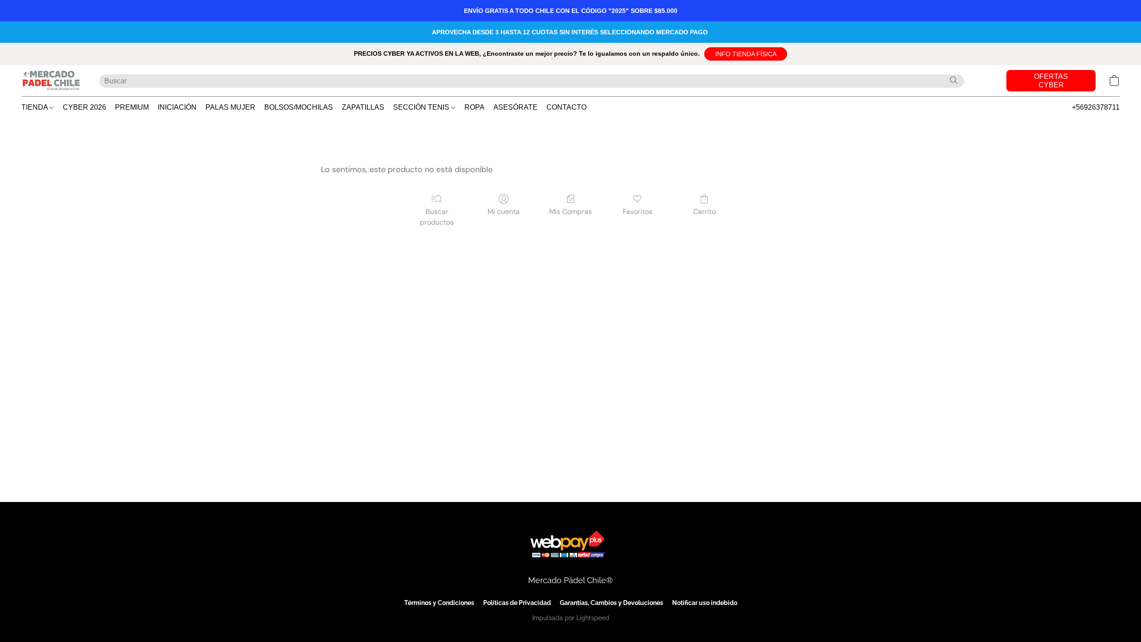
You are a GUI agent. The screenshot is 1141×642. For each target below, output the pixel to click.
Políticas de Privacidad (517, 602)
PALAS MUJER (230, 107)
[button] (745, 54)
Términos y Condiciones (439, 602)
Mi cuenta (504, 211)
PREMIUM (132, 107)
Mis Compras (570, 211)
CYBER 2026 (84, 107)
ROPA (474, 107)
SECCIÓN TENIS (422, 107)
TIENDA (35, 107)
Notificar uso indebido (704, 602)
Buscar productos (437, 217)
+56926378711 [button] (1096, 107)
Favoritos (638, 211)
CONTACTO (566, 107)
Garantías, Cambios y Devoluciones (611, 602)
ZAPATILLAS (363, 107)
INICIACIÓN (177, 107)
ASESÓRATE (515, 107)
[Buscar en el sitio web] (953, 80)
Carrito (704, 211)
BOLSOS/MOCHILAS (298, 107)
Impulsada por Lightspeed (570, 617)
